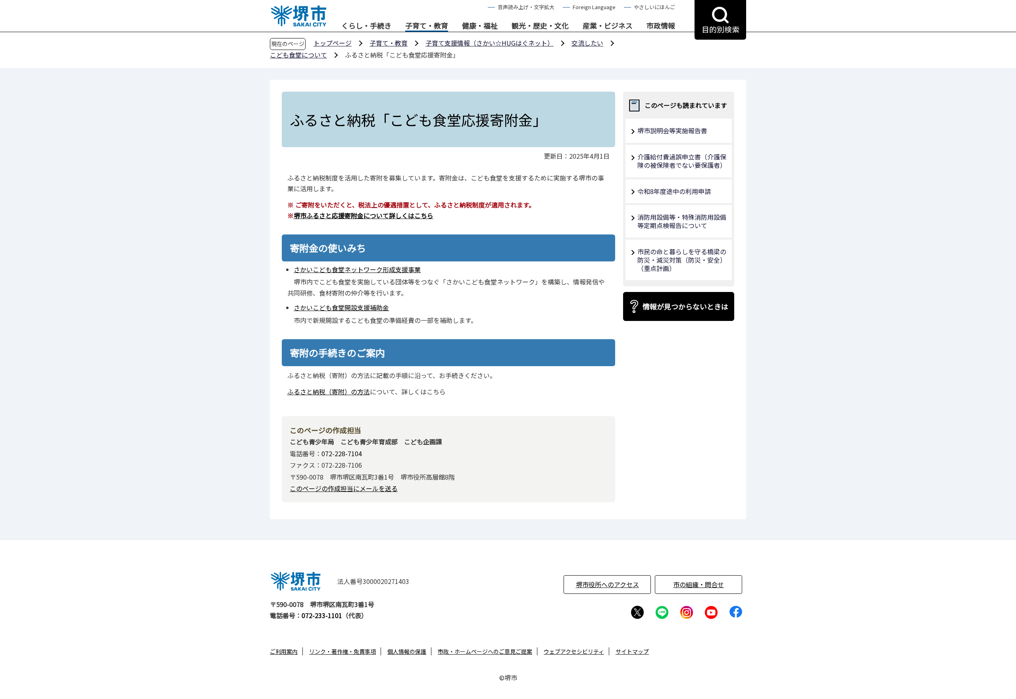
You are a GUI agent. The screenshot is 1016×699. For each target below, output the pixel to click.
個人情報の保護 (406, 651)
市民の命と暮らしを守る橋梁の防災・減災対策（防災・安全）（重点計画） (681, 260)
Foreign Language (594, 7)
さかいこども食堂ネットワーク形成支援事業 (357, 269)
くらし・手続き (366, 26)
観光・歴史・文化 (540, 26)
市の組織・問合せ (698, 584)
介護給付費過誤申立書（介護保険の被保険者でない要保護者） (681, 161)
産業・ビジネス (608, 26)
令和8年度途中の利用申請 (674, 191)
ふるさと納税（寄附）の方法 (328, 391)
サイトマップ (632, 651)
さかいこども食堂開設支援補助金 (341, 307)
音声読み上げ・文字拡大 (526, 7)
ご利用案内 (284, 651)
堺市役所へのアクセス (607, 584)
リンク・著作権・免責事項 (342, 651)
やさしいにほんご (654, 7)
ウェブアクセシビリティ (574, 651)
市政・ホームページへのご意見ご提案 (485, 651)
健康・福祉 (480, 26)
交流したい (587, 43)
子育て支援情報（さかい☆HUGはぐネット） (489, 43)
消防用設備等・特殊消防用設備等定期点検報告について (681, 221)
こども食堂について (298, 55)
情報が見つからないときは (685, 306)
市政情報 (661, 26)
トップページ (333, 43)
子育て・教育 (426, 26)
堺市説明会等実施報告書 (672, 130)
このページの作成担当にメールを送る (344, 488)
